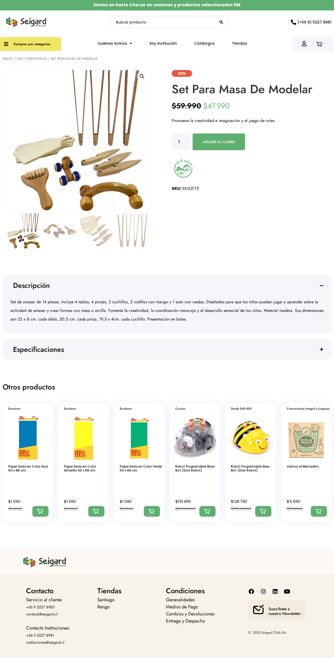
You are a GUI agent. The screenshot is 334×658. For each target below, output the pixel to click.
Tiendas (239, 43)
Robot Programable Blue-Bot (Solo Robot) (195, 468)
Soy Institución (163, 43)
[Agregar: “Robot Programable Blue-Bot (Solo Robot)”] (207, 511)
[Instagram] (263, 591)
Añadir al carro (218, 141)
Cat (19, 58)
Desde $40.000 (241, 408)
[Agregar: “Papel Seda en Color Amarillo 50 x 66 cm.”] (96, 511)
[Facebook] (251, 591)
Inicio (8, 58)
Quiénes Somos (112, 43)
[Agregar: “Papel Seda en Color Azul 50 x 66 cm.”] (40, 511)
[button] (142, 76)
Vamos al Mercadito (303, 466)
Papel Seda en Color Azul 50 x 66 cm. (28, 468)
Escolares (14, 408)
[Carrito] (321, 44)
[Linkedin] (275, 591)
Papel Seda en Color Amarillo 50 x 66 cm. (80, 468)
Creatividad (36, 58)
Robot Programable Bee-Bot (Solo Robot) (251, 468)
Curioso (180, 408)
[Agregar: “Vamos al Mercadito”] (319, 511)
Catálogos (204, 43)
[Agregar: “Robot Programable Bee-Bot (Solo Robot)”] (263, 511)
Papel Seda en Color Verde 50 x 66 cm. (141, 468)
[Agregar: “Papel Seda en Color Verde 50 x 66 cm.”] (152, 511)
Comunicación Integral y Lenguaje (308, 408)
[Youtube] (287, 591)
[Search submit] (221, 22)
